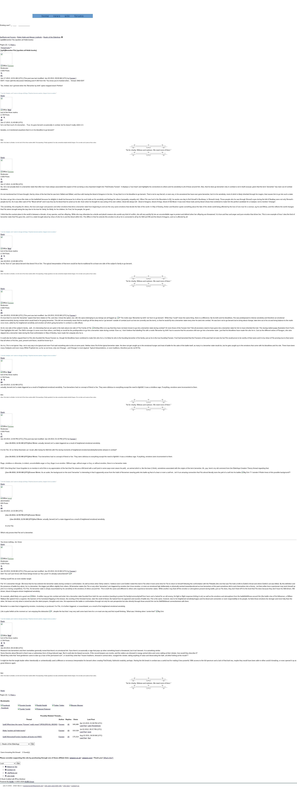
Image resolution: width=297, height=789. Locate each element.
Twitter (61, 705)
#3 (1, 182)
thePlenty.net (12, 773)
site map (66, 786)
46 (68, 724)
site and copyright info (53, 786)
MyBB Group (29, 781)
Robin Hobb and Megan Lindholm (29, 37)
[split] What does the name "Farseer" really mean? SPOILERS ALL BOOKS (30, 724)
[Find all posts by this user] (1, 73)
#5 (1, 313)
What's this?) (108, 758)
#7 (1, 436)
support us (75, 786)
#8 (1, 508)
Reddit (44, 705)
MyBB (11, 781)
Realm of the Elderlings (51, 37)
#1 (1, 76)
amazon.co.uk (75, 758)
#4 (1, 258)
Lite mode (11, 776)
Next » (13, 45)
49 (68, 730)
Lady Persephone (94, 726)
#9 (1, 568)
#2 (1, 120)
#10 (2, 645)
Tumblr (27, 709)
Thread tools (5, 48)
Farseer (72, 78)
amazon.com (87, 758)
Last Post (83, 726)
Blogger (80, 705)
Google (28, 705)
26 (68, 737)
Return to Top (12, 767)
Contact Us (11, 770)
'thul (9, 110)
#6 (1, 382)
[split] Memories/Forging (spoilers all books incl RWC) (22, 737)
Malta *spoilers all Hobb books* (14, 730)
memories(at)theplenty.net (33, 786)
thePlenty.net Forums (8, 37)
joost (89, 732)
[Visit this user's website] (1, 117)
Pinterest (46, 709)
